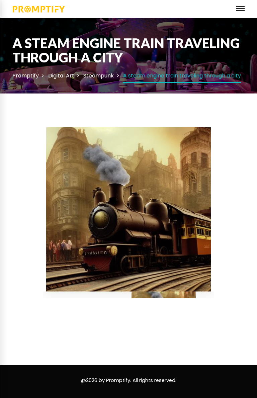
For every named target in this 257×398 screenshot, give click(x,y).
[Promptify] (39, 8)
